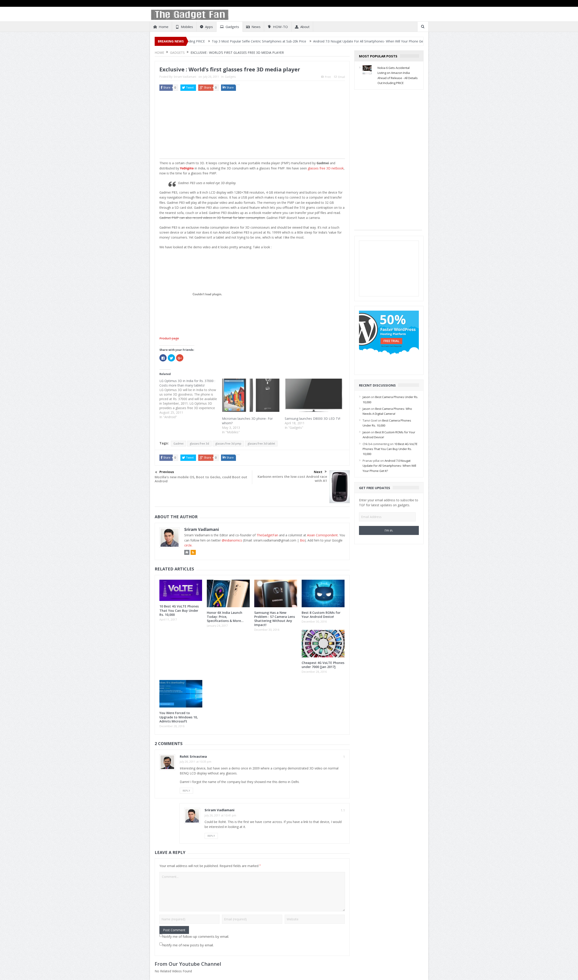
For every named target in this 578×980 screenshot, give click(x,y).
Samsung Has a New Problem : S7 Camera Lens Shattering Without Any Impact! (274, 618)
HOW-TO (280, 26)
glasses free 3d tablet (261, 443)
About (305, 26)
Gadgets (232, 26)
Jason (366, 397)
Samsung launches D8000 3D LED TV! (312, 418)
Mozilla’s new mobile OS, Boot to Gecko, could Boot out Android (201, 479)
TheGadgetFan (267, 535)
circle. (188, 545)
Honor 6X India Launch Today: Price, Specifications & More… (225, 616)
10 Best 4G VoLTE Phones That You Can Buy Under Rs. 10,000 (179, 610)
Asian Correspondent (322, 535)
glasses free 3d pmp (228, 443)
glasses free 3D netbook (326, 168)
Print (328, 77)
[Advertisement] (252, 127)
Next (318, 471)
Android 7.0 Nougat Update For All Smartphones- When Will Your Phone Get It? (324, 41)
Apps (209, 26)
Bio (302, 540)
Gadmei (178, 443)
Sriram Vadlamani (185, 77)
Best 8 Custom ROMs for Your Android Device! (321, 614)
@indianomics (232, 540)
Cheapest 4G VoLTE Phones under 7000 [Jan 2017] (323, 665)
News (256, 26)
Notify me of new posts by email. (188, 945)
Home (163, 26)
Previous (166, 471)
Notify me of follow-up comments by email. (195, 936)
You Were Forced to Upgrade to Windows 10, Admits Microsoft (178, 717)
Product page (169, 338)
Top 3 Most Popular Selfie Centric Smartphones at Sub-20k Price (212, 41)
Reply (186, 790)
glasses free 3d (199, 443)
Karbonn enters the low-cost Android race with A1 (292, 478)
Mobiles (187, 26)
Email (341, 77)
